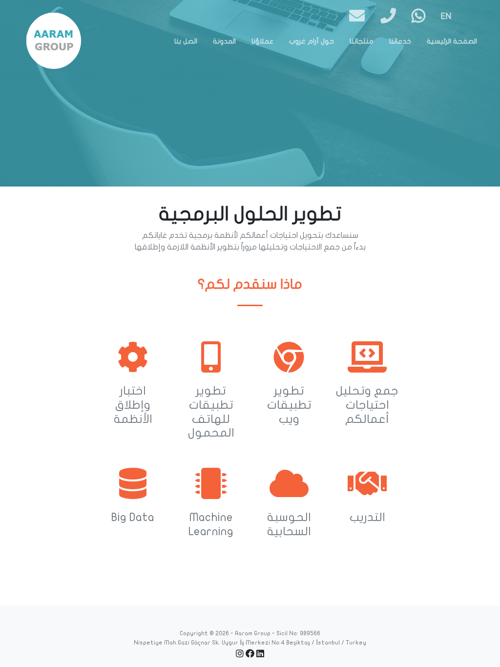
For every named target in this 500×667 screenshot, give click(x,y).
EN (446, 16)
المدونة (224, 41)
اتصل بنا (185, 41)
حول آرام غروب (311, 41)
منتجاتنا (362, 41)
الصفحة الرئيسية (452, 41)
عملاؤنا (262, 41)
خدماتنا (400, 41)
